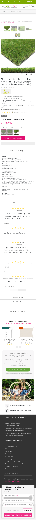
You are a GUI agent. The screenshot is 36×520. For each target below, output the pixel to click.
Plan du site (9, 469)
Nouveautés (9, 456)
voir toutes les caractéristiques (11, 109)
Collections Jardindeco (12, 461)
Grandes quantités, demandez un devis (18, 433)
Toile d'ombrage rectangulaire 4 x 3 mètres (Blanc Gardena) (26, 341)
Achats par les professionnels (14, 431)
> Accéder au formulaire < (13, 481)
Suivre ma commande (12, 423)
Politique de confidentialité (14, 436)
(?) (17, 495)
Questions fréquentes (12, 425)
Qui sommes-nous (11, 446)
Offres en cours (10, 449)
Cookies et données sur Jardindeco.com (13, 488)
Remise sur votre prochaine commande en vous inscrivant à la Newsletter (18, 355)
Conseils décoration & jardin (14, 464)
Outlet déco (9, 454)
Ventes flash (9, 451)
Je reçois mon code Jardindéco (18, 369)
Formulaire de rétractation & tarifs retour (19, 428)
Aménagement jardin (8, 21)
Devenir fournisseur (11, 466)
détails (5, 491)
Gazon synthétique (7, 23)
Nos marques (9, 459)
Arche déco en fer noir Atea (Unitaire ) (9, 340)
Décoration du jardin (24, 21)
